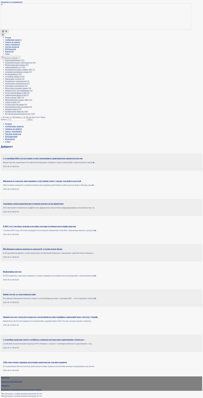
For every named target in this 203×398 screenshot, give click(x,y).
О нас (7, 54)
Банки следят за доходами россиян (19, 294)
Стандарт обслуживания (11, 381)
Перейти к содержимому (11, 2)
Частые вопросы (12, 47)
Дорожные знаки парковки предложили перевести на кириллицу (33, 204)
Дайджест (5, 385)
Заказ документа (12, 44)
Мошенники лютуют (12, 272)
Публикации (10, 49)
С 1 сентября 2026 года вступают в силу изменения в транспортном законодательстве (43, 158)
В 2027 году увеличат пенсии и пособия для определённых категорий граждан (39, 226)
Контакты (9, 51)
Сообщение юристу (13, 40)
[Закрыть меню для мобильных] (3, 34)
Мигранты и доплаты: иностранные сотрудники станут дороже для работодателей (42, 181)
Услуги (8, 37)
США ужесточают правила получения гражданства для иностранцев (35, 362)
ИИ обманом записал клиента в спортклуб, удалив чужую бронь (32, 249)
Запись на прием (12, 42)
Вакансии (5, 377)
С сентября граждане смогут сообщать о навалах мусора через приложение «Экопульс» (44, 339)
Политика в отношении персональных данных (21, 389)
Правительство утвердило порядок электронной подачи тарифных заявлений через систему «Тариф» (50, 317)
